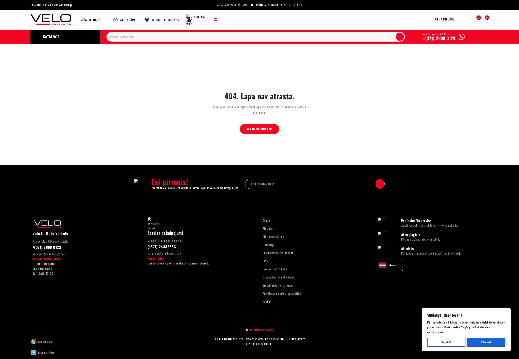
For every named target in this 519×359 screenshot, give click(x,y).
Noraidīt (446, 342)
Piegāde (268, 228)
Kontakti (268, 301)
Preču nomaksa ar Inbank (278, 252)
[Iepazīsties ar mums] (49, 330)
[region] (466, 329)
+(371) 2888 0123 (439, 38)
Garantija (269, 244)
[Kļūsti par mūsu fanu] (31, 330)
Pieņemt (486, 342)
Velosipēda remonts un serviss (165, 240)
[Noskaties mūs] (40, 330)
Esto (265, 261)
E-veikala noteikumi (275, 269)
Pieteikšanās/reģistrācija (468, 19)
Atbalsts (407, 248)
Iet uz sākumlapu (259, 129)
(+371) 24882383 (162, 246)
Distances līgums (273, 236)
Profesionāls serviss (416, 220)
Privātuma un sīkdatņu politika (282, 293)
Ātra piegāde (410, 234)
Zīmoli (266, 220)
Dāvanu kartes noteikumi (278, 277)
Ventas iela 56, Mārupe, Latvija (50, 241)
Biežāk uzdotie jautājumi (278, 285)
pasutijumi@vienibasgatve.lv (49, 254)
